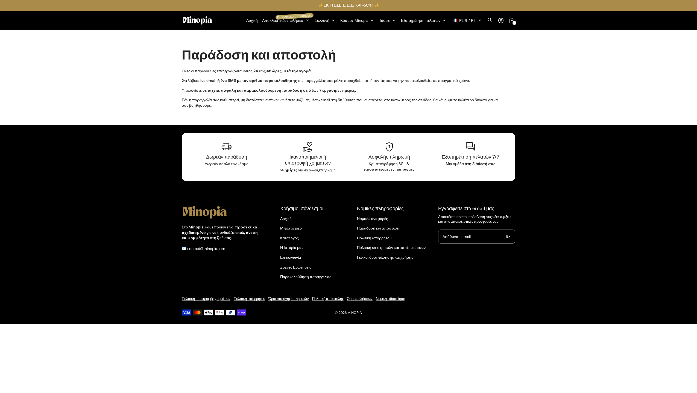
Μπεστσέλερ (291, 228)
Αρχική (286, 218)
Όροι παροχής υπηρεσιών (288, 299)
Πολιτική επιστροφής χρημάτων (206, 299)
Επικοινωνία (290, 257)
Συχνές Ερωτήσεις (295, 267)
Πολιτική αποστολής (328, 299)
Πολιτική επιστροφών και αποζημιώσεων (391, 247)
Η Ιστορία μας (291, 247)
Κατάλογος (289, 238)
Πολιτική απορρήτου (374, 238)
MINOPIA (354, 313)
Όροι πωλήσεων (360, 299)
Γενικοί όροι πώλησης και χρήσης (385, 257)
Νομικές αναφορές (372, 218)
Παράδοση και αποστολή (378, 228)
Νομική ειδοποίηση (390, 299)
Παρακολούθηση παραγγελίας (305, 276)
